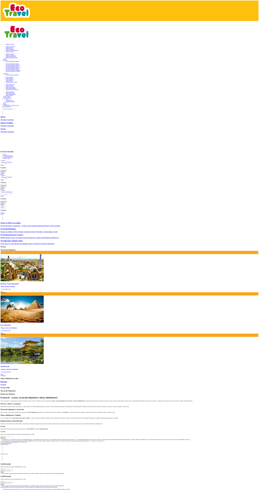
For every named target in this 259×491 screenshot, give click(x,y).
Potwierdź (3, 172)
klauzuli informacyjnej (27, 439)
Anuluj (2, 174)
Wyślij (2, 472)
